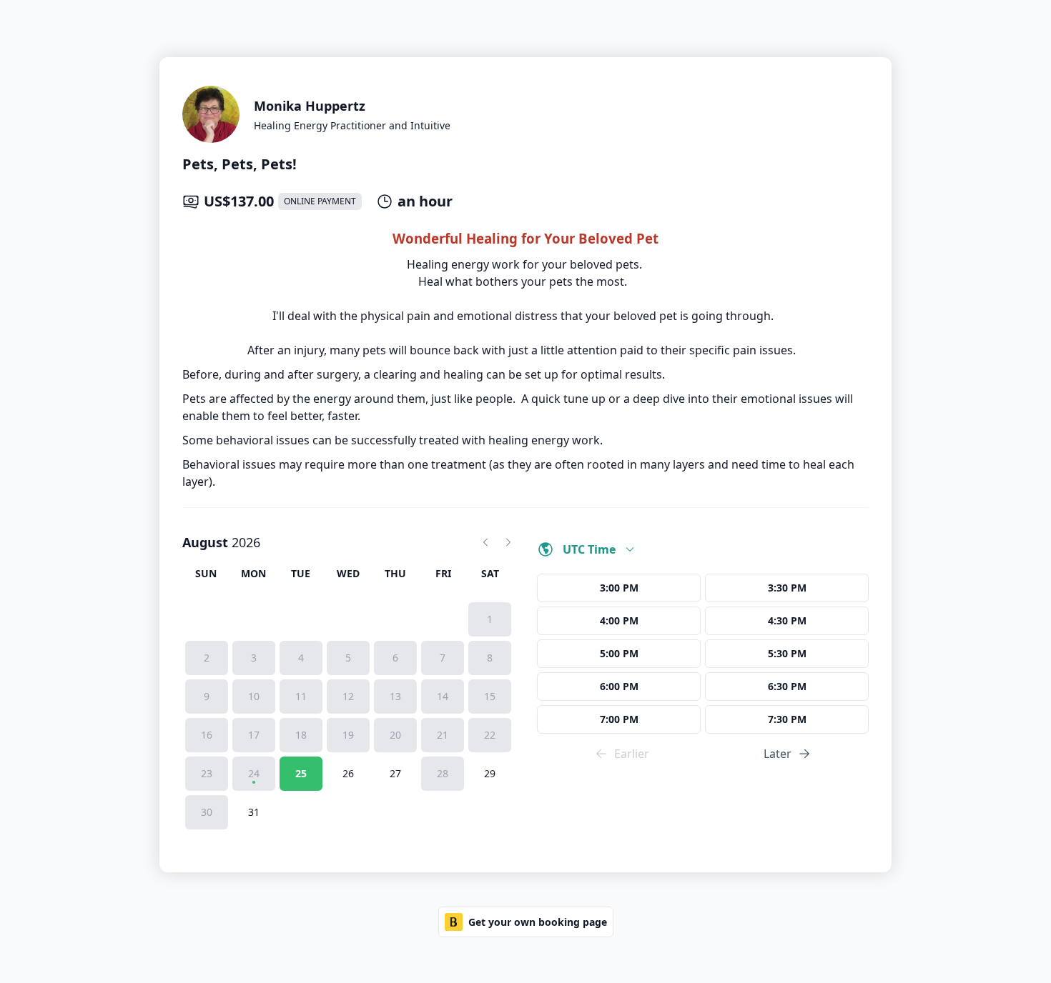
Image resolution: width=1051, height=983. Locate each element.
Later (777, 754)
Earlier (631, 754)
